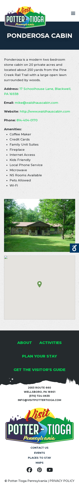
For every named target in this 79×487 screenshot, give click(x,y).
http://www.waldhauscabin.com (45, 111)
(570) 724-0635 (39, 395)
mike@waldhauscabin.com (36, 102)
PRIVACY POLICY (61, 481)
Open (74, 248)
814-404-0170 (27, 120)
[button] (73, 13)
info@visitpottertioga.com (39, 400)
